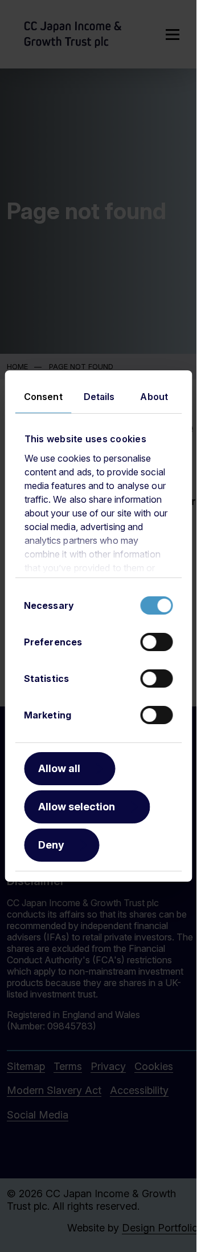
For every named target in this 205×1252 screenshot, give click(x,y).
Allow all (59, 768)
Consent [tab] (43, 396)
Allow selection (76, 807)
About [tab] (154, 396)
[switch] (156, 642)
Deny (51, 845)
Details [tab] (99, 396)
